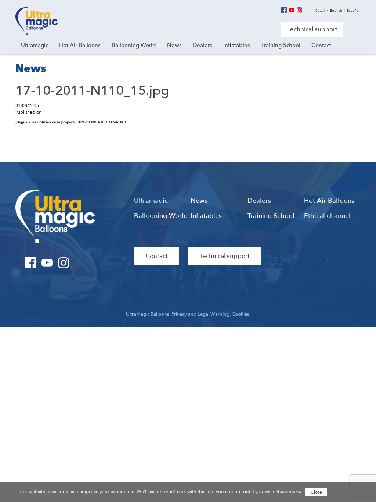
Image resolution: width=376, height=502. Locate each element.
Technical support (312, 29)
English (336, 10)
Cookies (240, 314)
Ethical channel (327, 216)
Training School (270, 216)
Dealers (259, 201)
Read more (288, 491)
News (199, 201)
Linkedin (307, 10)
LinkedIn (80, 262)
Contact (156, 256)
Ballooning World (161, 216)
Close (316, 492)
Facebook (284, 10)
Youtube (291, 10)
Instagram (299, 10)
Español (353, 10)
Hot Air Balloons (329, 201)
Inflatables (206, 216)
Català (320, 10)
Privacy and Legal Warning (200, 314)
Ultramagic (36, 21)
